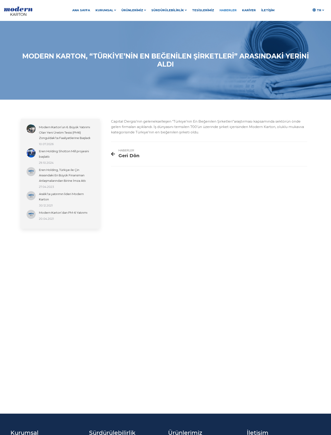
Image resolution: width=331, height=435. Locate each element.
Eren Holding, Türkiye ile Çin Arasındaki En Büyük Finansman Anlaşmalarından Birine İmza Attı (62, 175)
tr (319, 10)
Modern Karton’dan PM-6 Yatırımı (63, 212)
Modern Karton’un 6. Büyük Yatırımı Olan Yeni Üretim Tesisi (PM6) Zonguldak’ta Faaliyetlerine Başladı (64, 132)
